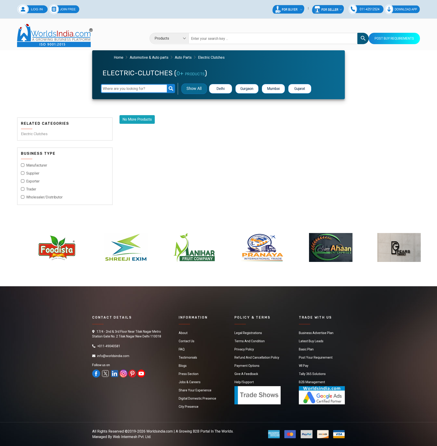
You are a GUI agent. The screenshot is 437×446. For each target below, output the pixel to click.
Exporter (33, 181)
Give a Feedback (246, 374)
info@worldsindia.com (113, 356)
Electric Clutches (34, 134)
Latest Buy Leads (311, 341)
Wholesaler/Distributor (44, 197)
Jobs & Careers (190, 382)
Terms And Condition (249, 341)
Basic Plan (306, 349)
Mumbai (273, 88)
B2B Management (312, 382)
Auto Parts (183, 57)
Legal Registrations (248, 333)
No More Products (137, 119)
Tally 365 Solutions (312, 374)
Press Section (188, 374)
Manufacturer (36, 165)
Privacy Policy (244, 349)
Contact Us (186, 341)
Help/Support (244, 382)
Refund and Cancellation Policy (256, 357)
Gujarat (299, 88)
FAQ (182, 349)
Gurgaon (246, 88)
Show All (194, 88)
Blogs (183, 365)
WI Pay (303, 365)
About (183, 333)
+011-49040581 (108, 346)
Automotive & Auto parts (149, 57)
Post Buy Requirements (394, 38)
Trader (31, 189)
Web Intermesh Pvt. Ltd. (132, 437)
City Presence (188, 406)
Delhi (220, 88)
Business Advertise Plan (316, 333)
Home (118, 57)
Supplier (32, 173)
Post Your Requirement (316, 357)
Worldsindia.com (159, 431)
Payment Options (246, 365)
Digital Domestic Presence (197, 398)
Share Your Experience (195, 390)
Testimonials (188, 357)
